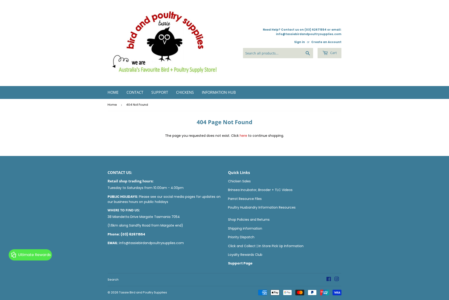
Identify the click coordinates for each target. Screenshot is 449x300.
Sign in (299, 42)
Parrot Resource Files (245, 198)
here (243, 135)
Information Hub (219, 92)
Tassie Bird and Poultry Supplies (143, 292)
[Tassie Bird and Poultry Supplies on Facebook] (328, 279)
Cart (333, 53)
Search (113, 279)
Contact (135, 92)
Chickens (185, 92)
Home (113, 92)
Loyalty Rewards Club (245, 254)
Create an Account (326, 42)
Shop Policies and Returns (249, 219)
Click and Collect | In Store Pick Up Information (266, 246)
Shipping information (245, 228)
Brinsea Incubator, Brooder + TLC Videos (260, 190)
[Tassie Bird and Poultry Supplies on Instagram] (336, 279)
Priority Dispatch (241, 237)
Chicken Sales (239, 181)
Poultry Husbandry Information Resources (262, 207)
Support (159, 92)
